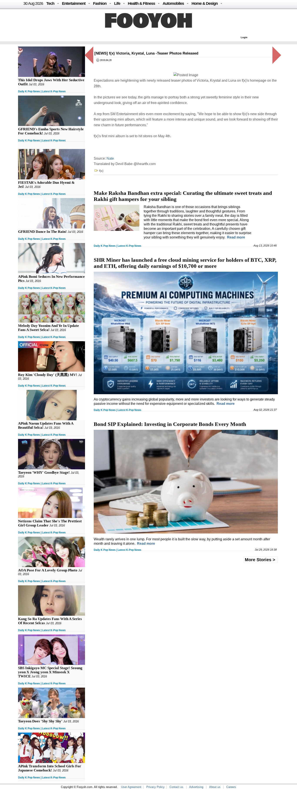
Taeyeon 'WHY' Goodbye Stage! (44, 472)
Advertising (196, 787)
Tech (50, 3)
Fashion (100, 3)
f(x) (101, 170)
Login (244, 37)
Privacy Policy (155, 787)
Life (117, 3)
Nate (110, 158)
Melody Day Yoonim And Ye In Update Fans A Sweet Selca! (48, 328)
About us (214, 787)
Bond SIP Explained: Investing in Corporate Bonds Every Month (170, 424)
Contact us (176, 787)
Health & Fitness (141, 3)
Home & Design (205, 3)
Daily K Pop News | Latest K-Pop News (42, 91)
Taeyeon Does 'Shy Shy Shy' (40, 721)
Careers (231, 787)
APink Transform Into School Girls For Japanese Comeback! (49, 768)
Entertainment (73, 3)
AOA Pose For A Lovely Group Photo (47, 570)
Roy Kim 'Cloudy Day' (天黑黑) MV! (47, 375)
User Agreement (131, 787)
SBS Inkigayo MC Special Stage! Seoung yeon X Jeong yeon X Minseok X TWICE (50, 672)
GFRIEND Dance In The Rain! (42, 232)
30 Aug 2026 (33, 3)
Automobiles (173, 3)
